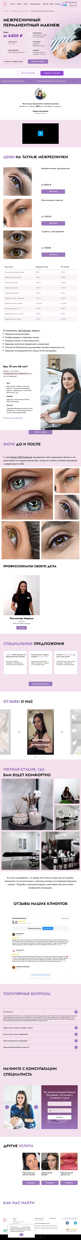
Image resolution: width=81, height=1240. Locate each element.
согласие (34, 633)
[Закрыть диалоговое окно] (78, 2)
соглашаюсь (32, 634)
